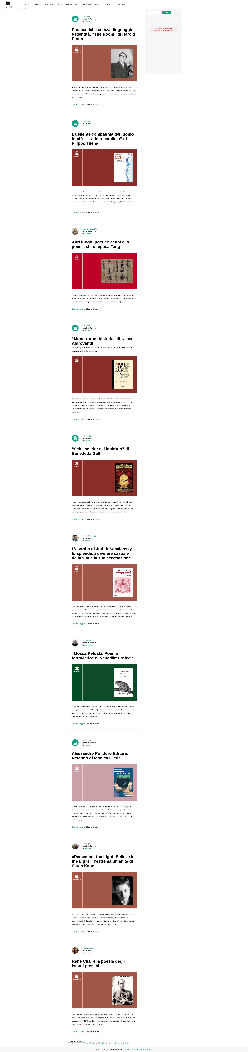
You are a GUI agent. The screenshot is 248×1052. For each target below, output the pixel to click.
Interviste (87, 4)
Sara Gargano (86, 640)
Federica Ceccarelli (88, 229)
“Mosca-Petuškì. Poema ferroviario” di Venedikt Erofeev (102, 655)
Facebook (135, 1049)
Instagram (127, 1049)
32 (103, 1043)
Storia (59, 4)
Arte (97, 4)
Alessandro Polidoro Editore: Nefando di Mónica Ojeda (100, 755)
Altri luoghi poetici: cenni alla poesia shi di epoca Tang (100, 244)
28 (90, 1043)
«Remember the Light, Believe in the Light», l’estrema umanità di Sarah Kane (103, 861)
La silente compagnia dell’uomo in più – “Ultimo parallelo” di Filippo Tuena (103, 139)
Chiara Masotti (87, 948)
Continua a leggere (78, 104)
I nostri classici (120, 4)
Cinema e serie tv (72, 4)
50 (112, 1043)
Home (25, 4)
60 (116, 1043)
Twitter (142, 1049)
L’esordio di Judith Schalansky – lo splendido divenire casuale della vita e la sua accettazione (103, 553)
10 (81, 1043)
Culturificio (7, 4)
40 (109, 1043)
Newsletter (150, 1049)
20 (84, 1043)
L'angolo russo (88, 645)
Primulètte (87, 745)
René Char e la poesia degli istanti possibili (98, 963)
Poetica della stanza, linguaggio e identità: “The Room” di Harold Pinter (103, 34)
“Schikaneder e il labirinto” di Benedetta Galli (100, 451)
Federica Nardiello (88, 536)
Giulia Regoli (86, 844)
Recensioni (49, 4)
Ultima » (126, 1043)
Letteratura (36, 4)
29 (93, 1043)
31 (100, 1043)
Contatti (106, 4)
